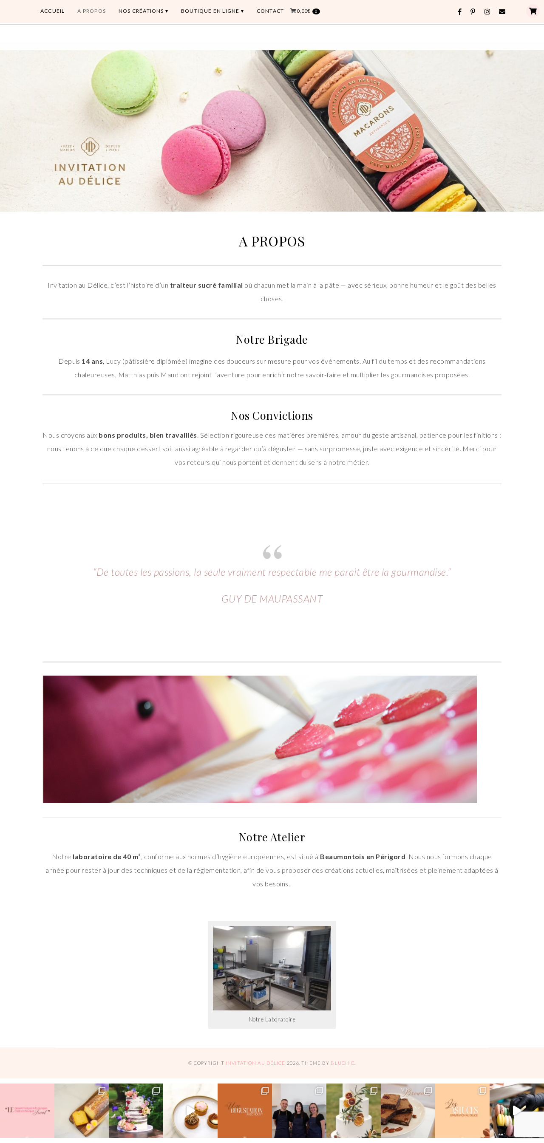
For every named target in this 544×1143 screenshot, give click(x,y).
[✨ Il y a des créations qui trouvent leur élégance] (353, 1111)
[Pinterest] (473, 11)
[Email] (502, 11)
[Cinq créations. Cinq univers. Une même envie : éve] (190, 1111)
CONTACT (270, 11)
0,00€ (307, 11)
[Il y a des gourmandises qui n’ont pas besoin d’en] (81, 1111)
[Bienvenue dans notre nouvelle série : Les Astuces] (462, 1111)
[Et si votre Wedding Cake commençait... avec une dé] (245, 1111)
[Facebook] (460, 11)
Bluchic (342, 1063)
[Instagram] (487, 11)
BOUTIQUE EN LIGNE (210, 11)
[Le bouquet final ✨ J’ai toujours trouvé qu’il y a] (27, 1111)
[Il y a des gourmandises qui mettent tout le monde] (408, 1111)
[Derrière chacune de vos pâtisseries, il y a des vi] (299, 1111)
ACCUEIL (52, 11)
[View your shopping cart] (533, 11)
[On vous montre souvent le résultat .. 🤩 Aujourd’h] (517, 1111)
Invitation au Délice (255, 1063)
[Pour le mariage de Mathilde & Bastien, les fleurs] (136, 1111)
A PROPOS (91, 11)
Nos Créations (141, 11)
